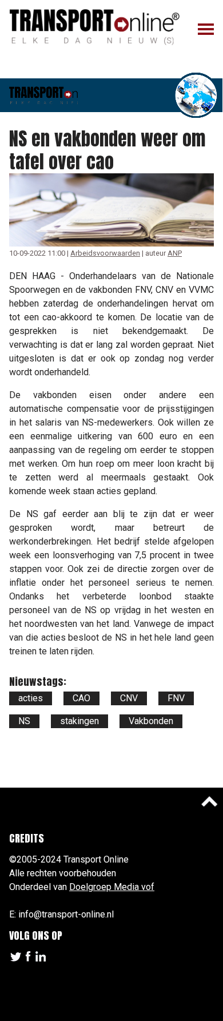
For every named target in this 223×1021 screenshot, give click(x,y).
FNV (176, 698)
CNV (129, 698)
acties (30, 698)
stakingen (79, 721)
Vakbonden (151, 721)
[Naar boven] (209, 801)
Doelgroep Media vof (111, 886)
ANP (175, 253)
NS (24, 721)
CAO (81, 698)
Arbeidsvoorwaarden (105, 253)
